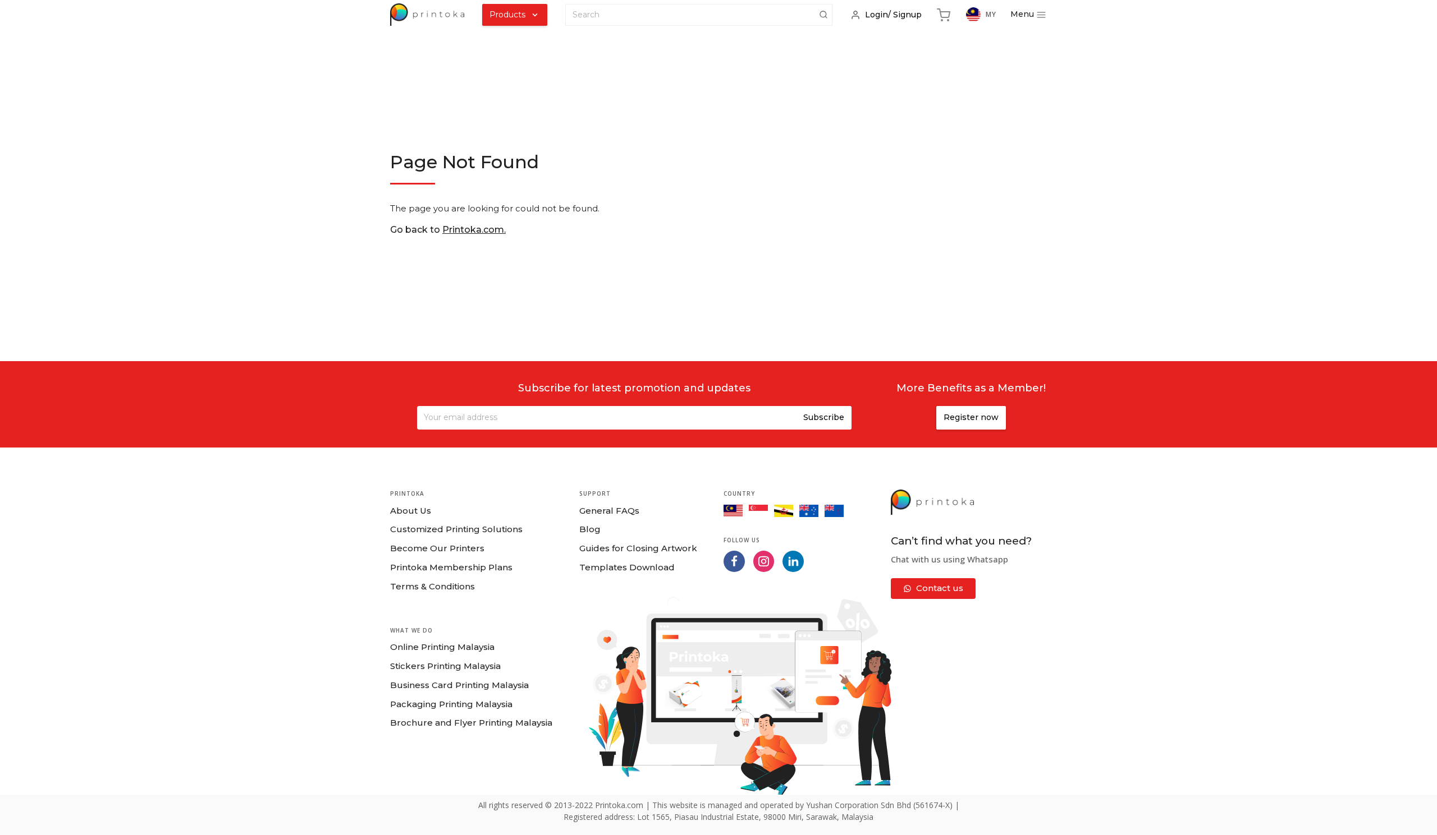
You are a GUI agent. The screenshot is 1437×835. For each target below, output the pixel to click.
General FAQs (609, 510)
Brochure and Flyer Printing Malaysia (471, 722)
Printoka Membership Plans (451, 567)
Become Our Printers (437, 548)
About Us (410, 510)
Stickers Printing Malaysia (445, 666)
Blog (590, 529)
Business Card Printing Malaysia (459, 685)
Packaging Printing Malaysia (451, 704)
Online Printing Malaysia (442, 647)
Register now (971, 417)
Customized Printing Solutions (456, 529)
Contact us (939, 588)
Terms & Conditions (432, 586)
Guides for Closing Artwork (638, 548)
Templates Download (627, 567)
